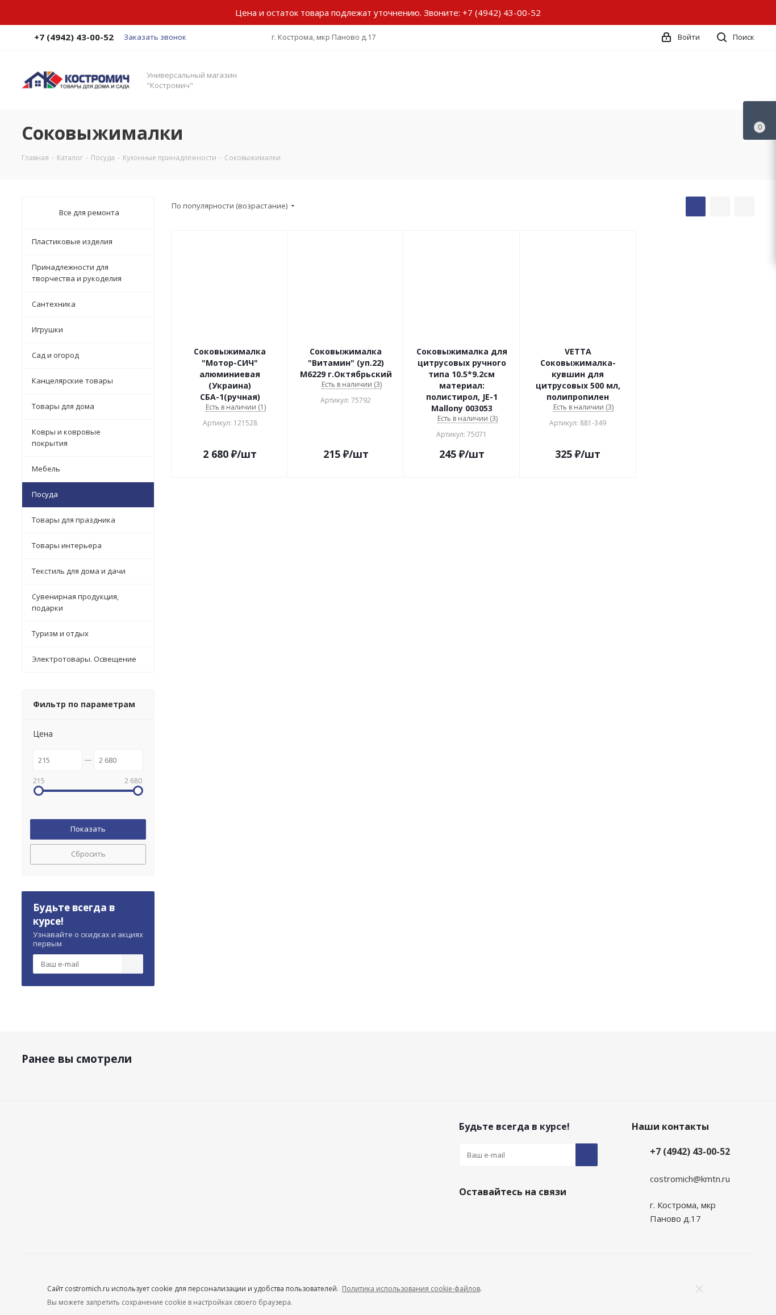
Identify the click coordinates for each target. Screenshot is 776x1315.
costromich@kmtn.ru (690, 1178)
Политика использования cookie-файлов (411, 1288)
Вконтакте (470, 1218)
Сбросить (88, 854)
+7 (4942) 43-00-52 (501, 12)
